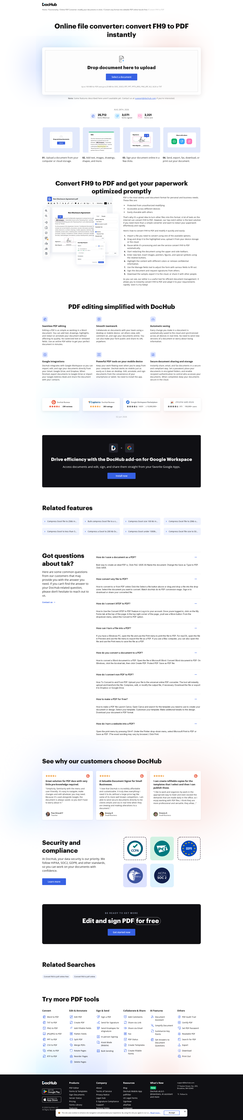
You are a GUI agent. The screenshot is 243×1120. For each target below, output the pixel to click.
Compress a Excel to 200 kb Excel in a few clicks (104, 531)
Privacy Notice (102, 1094)
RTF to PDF (52, 1056)
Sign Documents (77, 1094)
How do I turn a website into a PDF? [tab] (115, 723)
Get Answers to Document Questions (162, 1042)
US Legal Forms (130, 1098)
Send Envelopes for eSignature (110, 1029)
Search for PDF (189, 1039)
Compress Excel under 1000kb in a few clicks (144, 531)
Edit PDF (78, 1017)
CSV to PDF (52, 1045)
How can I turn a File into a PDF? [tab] (113, 628)
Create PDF (79, 1022)
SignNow (127, 1101)
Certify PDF (187, 1022)
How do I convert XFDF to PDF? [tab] (113, 603)
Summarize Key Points (162, 1032)
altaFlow (127, 1104)
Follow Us (183, 1094)
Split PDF (78, 1039)
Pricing (72, 1101)
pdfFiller (127, 1094)
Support (100, 1104)
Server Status (75, 1098)
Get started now (121, 932)
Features (73, 1108)
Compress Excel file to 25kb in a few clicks (63, 521)
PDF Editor (74, 1088)
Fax (129, 1033)
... (155, 1113)
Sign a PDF (106, 1017)
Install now (121, 475)
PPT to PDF (52, 1039)
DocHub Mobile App (132, 1091)
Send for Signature (110, 1022)
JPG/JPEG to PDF (54, 1033)
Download (187, 1050)
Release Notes (103, 1108)
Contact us (47, 602)
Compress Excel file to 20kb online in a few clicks (185, 521)
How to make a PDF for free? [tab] (112, 699)
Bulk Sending (107, 1051)
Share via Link (134, 1022)
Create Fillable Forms (135, 1052)
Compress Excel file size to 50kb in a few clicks (185, 531)
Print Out (186, 1056)
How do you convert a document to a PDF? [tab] (119, 652)
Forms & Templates (78, 1091)
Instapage (127, 1108)
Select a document (121, 77)
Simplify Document (164, 1025)
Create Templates (136, 1045)
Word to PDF (53, 1017)
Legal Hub (101, 1098)
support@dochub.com (145, 98)
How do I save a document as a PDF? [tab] (116, 557)
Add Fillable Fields (82, 1028)
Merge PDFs (79, 1045)
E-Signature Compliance (107, 1101)
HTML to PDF (53, 1050)
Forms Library (75, 1104)
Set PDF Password (190, 1028)
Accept (172, 1113)
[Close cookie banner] (185, 1111)
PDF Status (133, 1039)
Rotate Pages (80, 1050)
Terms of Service (104, 1091)
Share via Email (135, 1028)
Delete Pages (80, 1062)
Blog (125, 1088)
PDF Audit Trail (189, 1017)
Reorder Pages (81, 1056)
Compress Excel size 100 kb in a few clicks (144, 521)
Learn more (54, 881)
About (99, 1088)
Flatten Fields (80, 1033)
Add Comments (135, 1017)
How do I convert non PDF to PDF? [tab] (115, 674)
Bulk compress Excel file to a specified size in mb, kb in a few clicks (104, 521)
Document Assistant (160, 1018)
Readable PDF (188, 1033)
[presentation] (121, 71)
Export (185, 1045)
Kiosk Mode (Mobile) (106, 1044)
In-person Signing (109, 1036)
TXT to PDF (52, 1022)
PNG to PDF (52, 1028)
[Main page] (49, 5)
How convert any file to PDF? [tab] (112, 579)
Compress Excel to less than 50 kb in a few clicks (63, 531)
